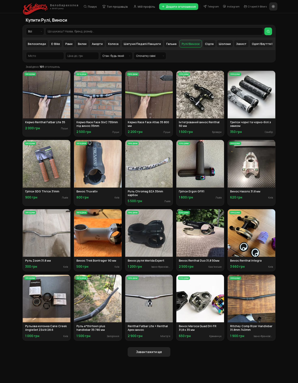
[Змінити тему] (273, 6)
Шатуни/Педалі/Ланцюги (142, 44)
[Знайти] (268, 31)
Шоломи (225, 44)
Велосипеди (37, 44)
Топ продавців (117, 6)
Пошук (92, 6)
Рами (69, 44)
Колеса (113, 44)
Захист (241, 44)
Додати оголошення (181, 6)
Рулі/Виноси (191, 44)
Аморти (97, 44)
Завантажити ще (149, 352)
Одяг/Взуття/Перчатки (269, 44)
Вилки (82, 44)
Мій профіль (146, 6)
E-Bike (55, 44)
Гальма (171, 44)
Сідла (209, 44)
